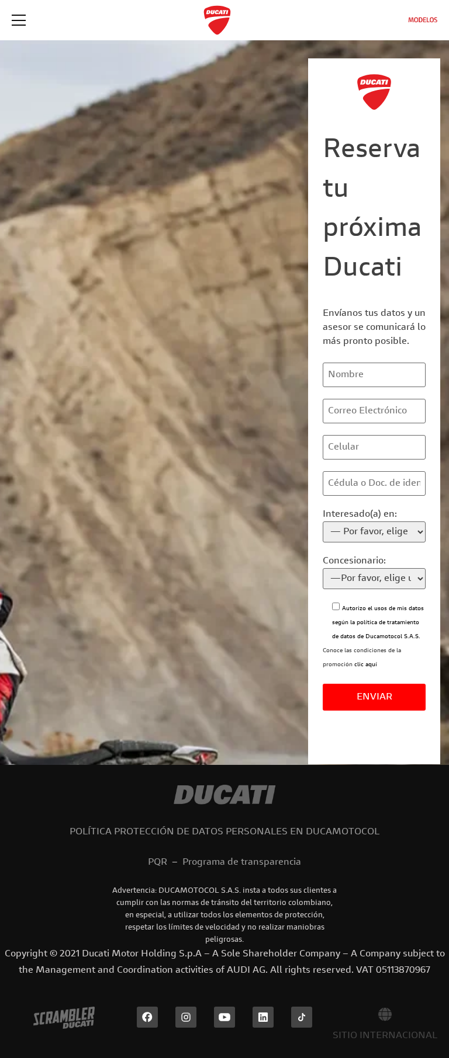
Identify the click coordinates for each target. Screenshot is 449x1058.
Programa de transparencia (241, 862)
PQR (157, 862)
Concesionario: (354, 561)
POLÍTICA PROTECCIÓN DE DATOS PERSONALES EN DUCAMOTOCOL (224, 832)
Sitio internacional (385, 1035)
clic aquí (365, 665)
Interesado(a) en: (360, 514)
